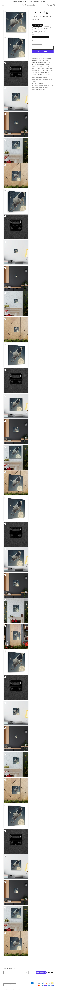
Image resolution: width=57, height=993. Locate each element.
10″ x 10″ (35, 31)
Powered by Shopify (16, 989)
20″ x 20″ (35, 28)
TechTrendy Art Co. (9, 989)
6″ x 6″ (46, 25)
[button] (2, 4)
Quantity (33, 40)
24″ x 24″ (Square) (45, 28)
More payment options (43, 55)
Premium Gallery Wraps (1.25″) (40, 37)
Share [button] (35, 94)
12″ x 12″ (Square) (37, 25)
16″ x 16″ (43, 31)
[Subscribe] (26, 972)
